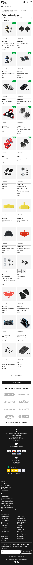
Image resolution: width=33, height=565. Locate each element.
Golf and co (4, 529)
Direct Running (5, 520)
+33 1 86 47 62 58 (16, 440)
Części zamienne (14, 10)
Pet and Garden (21, 520)
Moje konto (4, 483)
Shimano (4, 41)
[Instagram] (18, 562)
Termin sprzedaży (6, 500)
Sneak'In (19, 526)
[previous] (1, 406)
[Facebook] (14, 562)
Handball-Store (5, 531)
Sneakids (19, 527)
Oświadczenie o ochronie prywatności (11, 509)
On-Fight (3, 540)
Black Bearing (6, 335)
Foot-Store (4, 526)
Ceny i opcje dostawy (7, 507)
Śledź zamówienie (6, 487)
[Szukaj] (6, 6)
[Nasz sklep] (24, 2)
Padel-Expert (20, 516)
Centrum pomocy (6, 485)
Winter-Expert (20, 538)
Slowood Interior (21, 522)
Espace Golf (4, 524)
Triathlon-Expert (21, 535)
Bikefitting (20, 72)
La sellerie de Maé (6, 535)
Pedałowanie (23, 10)
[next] (32, 406)
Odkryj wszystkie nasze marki (16, 422)
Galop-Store (4, 527)
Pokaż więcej (16, 382)
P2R (18, 156)
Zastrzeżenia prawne (7, 503)
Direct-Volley (4, 522)
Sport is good (20, 529)
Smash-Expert (21, 524)
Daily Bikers (4, 518)
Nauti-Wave (4, 538)
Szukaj (9, 6)
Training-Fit (20, 531)
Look (3, 156)
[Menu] (2, 6)
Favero (4, 99)
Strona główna (5, 10)
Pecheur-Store (21, 518)
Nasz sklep (4, 511)
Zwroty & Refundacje (7, 502)
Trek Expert (20, 533)
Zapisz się (26, 552)
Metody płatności (6, 505)
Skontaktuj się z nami (16, 435)
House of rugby (5, 533)
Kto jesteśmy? (5, 496)
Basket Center (5, 516)
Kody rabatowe (5, 491)
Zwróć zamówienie (16, 463)
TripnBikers (20, 536)
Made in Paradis (5, 536)
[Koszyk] (31, 2)
